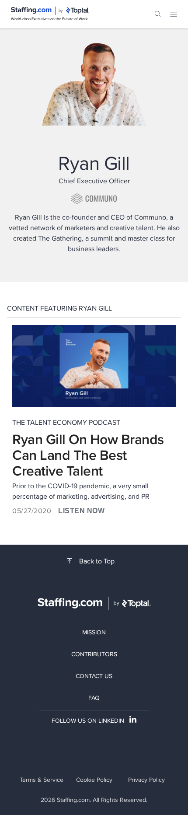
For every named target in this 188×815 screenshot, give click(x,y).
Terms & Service (41, 779)
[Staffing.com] (31, 10)
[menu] (173, 13)
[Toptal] (77, 10)
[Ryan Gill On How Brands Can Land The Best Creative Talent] (94, 366)
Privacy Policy (146, 779)
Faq (94, 697)
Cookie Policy (94, 779)
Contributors (94, 654)
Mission (94, 632)
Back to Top (97, 561)
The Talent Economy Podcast (66, 422)
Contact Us (94, 676)
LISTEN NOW (81, 510)
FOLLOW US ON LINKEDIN (88, 720)
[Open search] (157, 13)
